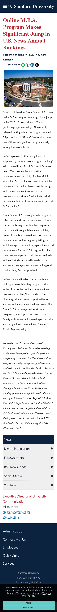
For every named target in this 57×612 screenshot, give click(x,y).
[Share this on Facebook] (27, 65)
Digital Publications (17, 448)
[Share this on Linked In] (32, 65)
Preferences (28, 607)
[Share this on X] (37, 65)
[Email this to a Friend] (23, 65)
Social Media (13, 476)
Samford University (28, 572)
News (8, 439)
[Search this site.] (10, 6)
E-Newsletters (14, 458)
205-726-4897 (11, 516)
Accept (28, 602)
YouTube (10, 485)
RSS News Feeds (15, 467)
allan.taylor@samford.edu (17, 511)
